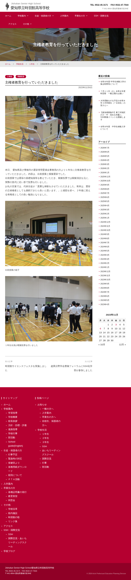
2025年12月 (105, 177)
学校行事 (12, 433)
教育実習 (12, 496)
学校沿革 (12, 509)
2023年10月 (105, 280)
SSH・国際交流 (101, 16)
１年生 (32, 64)
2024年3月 (104, 259)
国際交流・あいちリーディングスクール (17, 542)
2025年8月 (104, 189)
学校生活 (19, 64)
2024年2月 (104, 263)
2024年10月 (105, 230)
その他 (26, 24)
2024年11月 (105, 226)
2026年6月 (104, 152)
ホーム (8, 16)
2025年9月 (104, 185)
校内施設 (12, 513)
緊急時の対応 (15, 458)
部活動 (11, 437)
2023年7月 (104, 292)
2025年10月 (105, 181)
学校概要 (12, 417)
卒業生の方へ (49, 417)
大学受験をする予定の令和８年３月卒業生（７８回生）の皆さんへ (112, 103)
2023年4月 (104, 304)
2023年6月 (104, 296)
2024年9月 (104, 234)
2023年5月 (104, 300)
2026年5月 (104, 156)
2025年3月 (104, 209)
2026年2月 (104, 168)
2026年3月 (104, 164)
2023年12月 (105, 271)
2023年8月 (104, 288)
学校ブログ (9, 551)
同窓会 (11, 500)
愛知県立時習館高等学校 (30, 8)
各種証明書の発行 (17, 492)
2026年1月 (104, 172)
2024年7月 (104, 242)
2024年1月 (104, 267)
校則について (15, 475)
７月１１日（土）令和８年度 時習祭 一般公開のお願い (113, 92)
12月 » (122, 344)
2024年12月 (105, 222)
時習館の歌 (14, 517)
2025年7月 (104, 193)
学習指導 (12, 413)
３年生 (45, 442)
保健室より (14, 463)
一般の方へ (48, 409)
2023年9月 (104, 284)
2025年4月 (104, 205)
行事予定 (12, 454)
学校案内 (22, 16)
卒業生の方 (80, 16)
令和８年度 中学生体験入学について (112, 127)
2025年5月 (104, 201)
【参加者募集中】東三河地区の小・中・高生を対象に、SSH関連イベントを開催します (112, 115)
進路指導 (12, 429)
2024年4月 (104, 255)
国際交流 (46, 458)
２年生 (45, 438)
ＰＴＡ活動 (14, 479)
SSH (10, 534)
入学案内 (64, 16)
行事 (44, 463)
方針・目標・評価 (17, 425)
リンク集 (12, 521)
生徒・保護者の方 (43, 16)
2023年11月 (105, 275)
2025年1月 (104, 218)
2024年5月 (104, 251)
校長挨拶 (12, 421)
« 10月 (101, 344)
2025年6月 (104, 197)
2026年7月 (104, 148)
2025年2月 (104, 214)
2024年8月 (104, 238)
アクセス (12, 24)
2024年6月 (104, 247)
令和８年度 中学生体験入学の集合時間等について (113, 82)
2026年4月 (104, 160)
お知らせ (42, 404)
